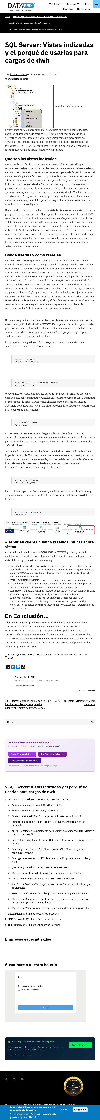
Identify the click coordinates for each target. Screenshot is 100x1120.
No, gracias (80, 1109)
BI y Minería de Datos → (51, 754)
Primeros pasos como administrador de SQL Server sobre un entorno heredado (50, 823)
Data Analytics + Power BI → (24, 760)
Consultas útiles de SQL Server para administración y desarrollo (47, 816)
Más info (32, 1117)
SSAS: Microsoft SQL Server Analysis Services (33, 913)
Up (49, 700)
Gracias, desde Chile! (25, 677)
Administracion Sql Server (74, 654)
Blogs (87, 5)
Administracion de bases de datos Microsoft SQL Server (38, 799)
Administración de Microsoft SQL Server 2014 (37, 810)
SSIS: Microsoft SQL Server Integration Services (34, 919)
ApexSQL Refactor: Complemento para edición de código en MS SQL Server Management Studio (53, 832)
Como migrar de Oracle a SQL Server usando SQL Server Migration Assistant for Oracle (48, 851)
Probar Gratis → (79, 1045)
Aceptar (64, 1109)
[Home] (21, 6)
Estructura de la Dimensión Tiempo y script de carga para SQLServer (50, 893)
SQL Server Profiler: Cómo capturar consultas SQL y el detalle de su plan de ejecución (52, 886)
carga (11, 654)
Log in (79, 690)
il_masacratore (18, 74)
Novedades (68, 9)
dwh (57, 654)
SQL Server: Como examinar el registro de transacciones (43, 878)
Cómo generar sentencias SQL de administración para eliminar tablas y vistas (51, 860)
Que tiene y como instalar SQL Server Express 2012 (40, 867)
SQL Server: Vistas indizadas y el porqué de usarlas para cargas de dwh (51, 908)
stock (11, 658)
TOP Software (56, 5)
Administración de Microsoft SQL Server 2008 (37, 805)
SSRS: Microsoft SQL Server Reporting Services (34, 924)
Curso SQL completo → (21, 754)
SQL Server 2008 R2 (25, 654)
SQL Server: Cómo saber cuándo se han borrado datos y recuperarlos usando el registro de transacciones (25, 704)
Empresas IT (74, 5)
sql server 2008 (45, 654)
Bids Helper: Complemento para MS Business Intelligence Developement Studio (52, 842)
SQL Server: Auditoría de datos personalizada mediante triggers (47, 873)
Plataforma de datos (18, 79)
